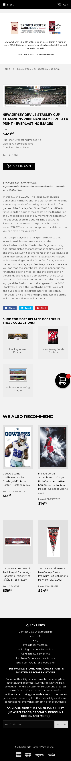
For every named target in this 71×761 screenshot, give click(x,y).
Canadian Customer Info (35, 653)
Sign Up (61, 724)
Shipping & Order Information (35, 649)
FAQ (35, 640)
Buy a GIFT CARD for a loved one (35, 662)
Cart (65, 4)
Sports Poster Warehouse (38, 746)
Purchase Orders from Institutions (35, 658)
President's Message (35, 644)
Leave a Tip (35, 636)
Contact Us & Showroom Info (36, 631)
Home (6, 68)
